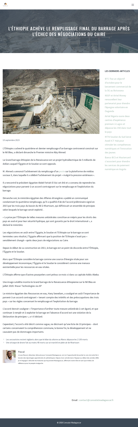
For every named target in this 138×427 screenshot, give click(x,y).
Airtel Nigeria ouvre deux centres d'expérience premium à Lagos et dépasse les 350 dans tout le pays (118, 124)
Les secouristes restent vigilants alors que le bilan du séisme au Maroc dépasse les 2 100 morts (47, 339)
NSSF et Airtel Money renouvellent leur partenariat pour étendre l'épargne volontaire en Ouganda (117, 103)
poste (62, 171)
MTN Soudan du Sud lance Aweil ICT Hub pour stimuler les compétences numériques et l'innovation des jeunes (118, 144)
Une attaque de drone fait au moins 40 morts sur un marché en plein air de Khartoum (42, 342)
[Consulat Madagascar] (5, 4)
